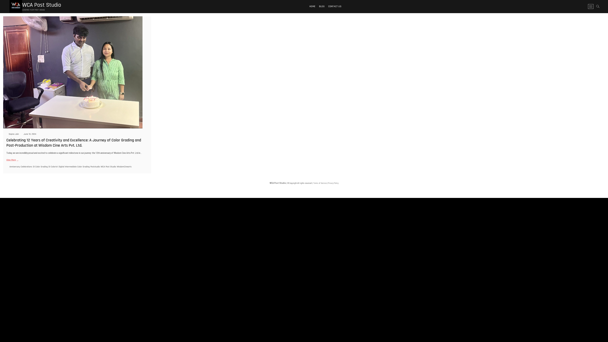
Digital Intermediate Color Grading (74, 166)
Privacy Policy (333, 183)
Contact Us (334, 6)
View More (12, 160)
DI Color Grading (40, 166)
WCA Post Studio (41, 5)
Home (312, 6)
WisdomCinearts (124, 166)
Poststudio (95, 166)
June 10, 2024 (29, 134)
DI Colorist (53, 166)
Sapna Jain (13, 134)
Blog (322, 6)
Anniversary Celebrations (21, 166)
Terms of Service (319, 183)
